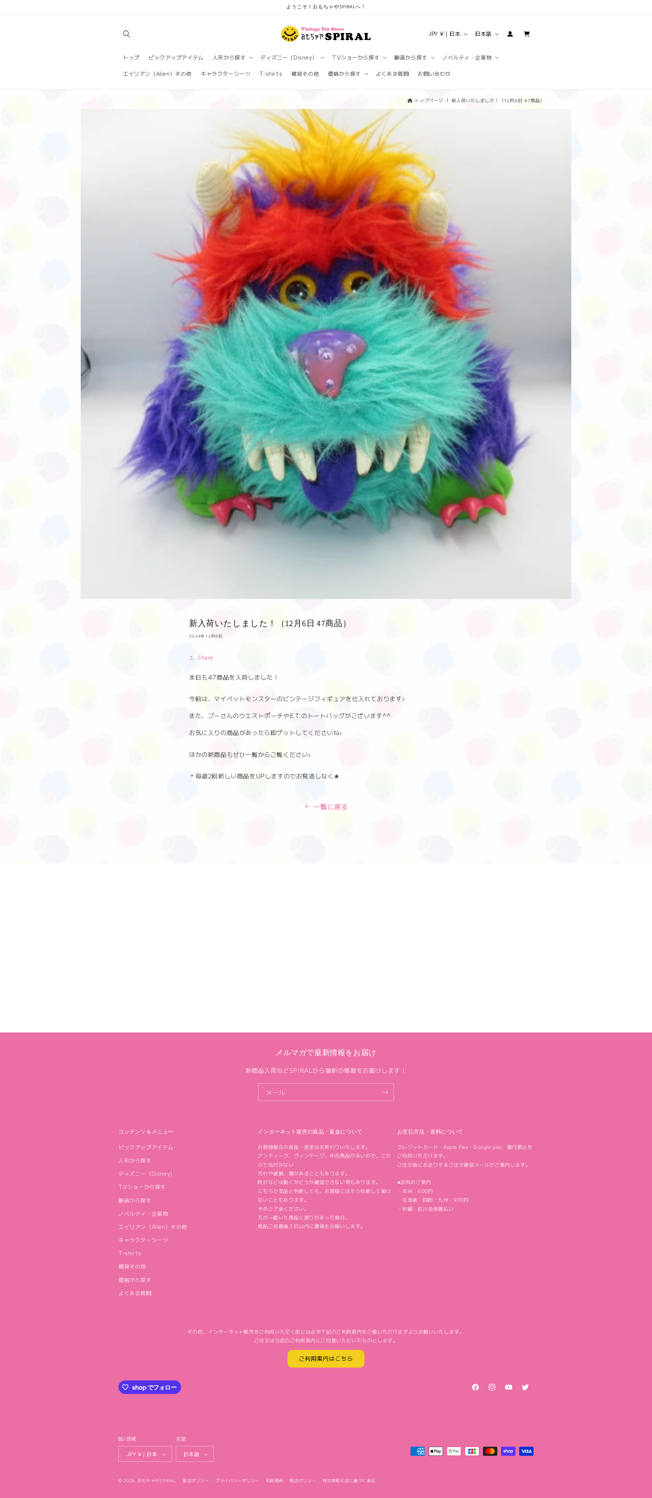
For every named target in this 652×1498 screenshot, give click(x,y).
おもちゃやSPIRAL (157, 1481)
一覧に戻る (330, 806)
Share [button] (206, 657)
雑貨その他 (132, 1266)
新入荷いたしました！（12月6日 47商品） (498, 100)
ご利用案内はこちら (326, 1359)
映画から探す (135, 1200)
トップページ (429, 100)
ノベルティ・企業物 (143, 1213)
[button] (126, 34)
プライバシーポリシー (237, 1480)
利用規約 (275, 1480)
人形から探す (135, 1160)
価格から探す (135, 1280)
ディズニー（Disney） (146, 1173)
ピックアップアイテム (146, 1147)
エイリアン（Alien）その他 (152, 1226)
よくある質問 (135, 1293)
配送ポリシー (303, 1480)
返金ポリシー (196, 1480)
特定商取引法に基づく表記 (349, 1480)
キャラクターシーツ (143, 1240)
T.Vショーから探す (142, 1187)
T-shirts (129, 1253)
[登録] (385, 1092)
